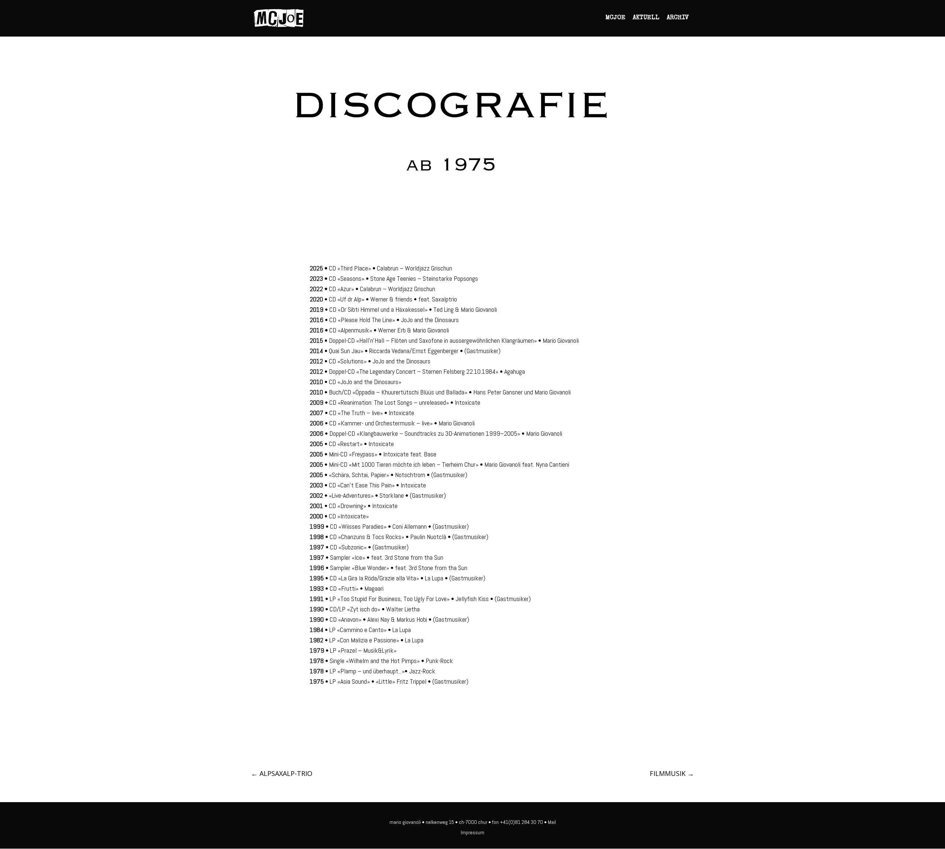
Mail (552, 822)
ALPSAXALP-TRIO (281, 773)
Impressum (472, 832)
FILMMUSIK (672, 773)
